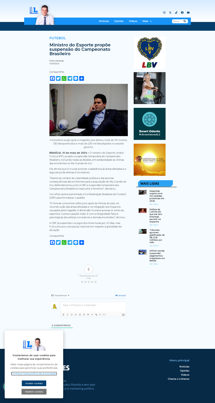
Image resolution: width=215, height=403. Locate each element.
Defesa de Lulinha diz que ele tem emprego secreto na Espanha (155, 215)
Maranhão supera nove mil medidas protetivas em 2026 (156, 196)
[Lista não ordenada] (84, 314)
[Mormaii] (150, 103)
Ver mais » (154, 204)
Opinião (119, 21)
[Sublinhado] (72, 314)
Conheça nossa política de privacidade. (34, 373)
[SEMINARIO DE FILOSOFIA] (150, 174)
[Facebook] (182, 12)
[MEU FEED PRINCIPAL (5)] (150, 139)
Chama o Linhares (178, 379)
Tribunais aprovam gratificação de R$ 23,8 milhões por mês (157, 236)
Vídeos (133, 21)
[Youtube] (188, 12)
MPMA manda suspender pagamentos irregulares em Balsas (157, 255)
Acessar (122, 295)
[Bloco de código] (92, 314)
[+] (104, 314)
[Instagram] (164, 12)
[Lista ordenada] (80, 314)
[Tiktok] (176, 12)
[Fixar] (76, 314)
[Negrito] (63, 314)
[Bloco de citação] (88, 314)
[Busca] (185, 21)
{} (100, 314)
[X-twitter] (170, 12)
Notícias (104, 21)
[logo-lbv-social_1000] (150, 67)
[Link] (96, 314)
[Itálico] (68, 314)
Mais (145, 21)
